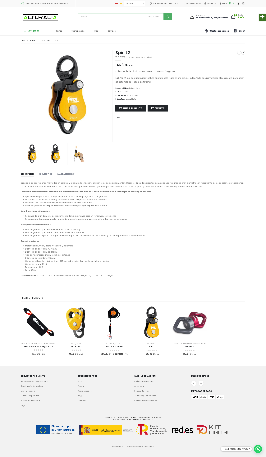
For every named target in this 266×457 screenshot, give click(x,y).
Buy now (159, 108)
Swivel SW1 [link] (190, 346)
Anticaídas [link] (110, 344)
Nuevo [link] (127, 99)
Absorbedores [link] (26, 344)
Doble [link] (129, 95)
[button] (21, 96)
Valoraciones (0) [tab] (66, 174)
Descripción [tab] (27, 174)
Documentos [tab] (45, 174)
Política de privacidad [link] (144, 381)
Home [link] (80, 381)
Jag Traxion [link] (76, 346)
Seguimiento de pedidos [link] (32, 386)
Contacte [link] (82, 400)
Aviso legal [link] (139, 386)
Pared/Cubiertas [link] (199, 344)
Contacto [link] (112, 31)
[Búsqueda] (167, 16)
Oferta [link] (133, 99)
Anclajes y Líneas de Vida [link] (183, 344)
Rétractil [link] (118, 344)
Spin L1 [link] (152, 346)
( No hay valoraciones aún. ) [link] (139, 57)
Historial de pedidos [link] (30, 395)
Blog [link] (96, 31)
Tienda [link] (59, 31)
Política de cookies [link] (143, 391)
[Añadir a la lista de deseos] (118, 118)
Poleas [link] (135, 95)
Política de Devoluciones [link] (145, 400)
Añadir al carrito (132, 108)
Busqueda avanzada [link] (30, 400)
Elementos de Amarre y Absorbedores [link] (46, 344)
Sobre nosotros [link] (78, 31)
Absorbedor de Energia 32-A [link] (38, 346)
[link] (262, 17)
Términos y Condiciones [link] (145, 395)
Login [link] (23, 405)
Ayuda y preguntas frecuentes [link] (34, 381)
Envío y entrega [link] (28, 391)
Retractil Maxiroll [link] (114, 346)
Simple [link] (154, 344)
